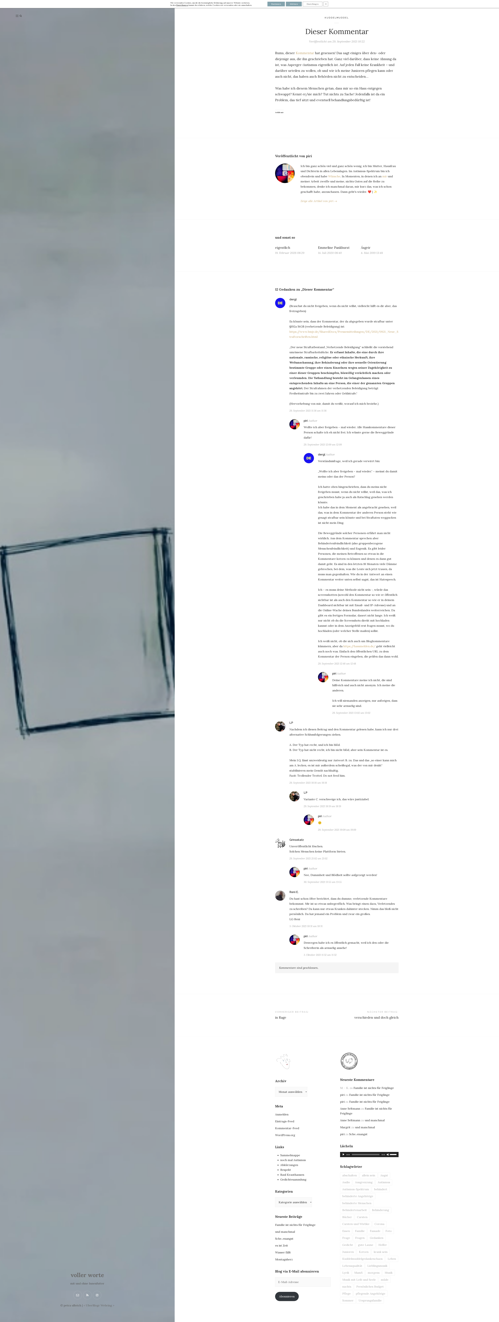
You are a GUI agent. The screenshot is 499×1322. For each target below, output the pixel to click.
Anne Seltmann (350, 1108)
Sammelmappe (290, 1155)
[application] (369, 1154)
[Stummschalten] (388, 1154)
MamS (358, 1272)
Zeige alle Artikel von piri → (319, 201)
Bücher (347, 1217)
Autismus (384, 1182)
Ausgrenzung (364, 1182)
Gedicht (347, 1245)
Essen (346, 1231)
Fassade (375, 1231)
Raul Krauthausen (292, 1174)
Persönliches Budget (370, 1286)
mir (384, 176)
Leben (392, 1259)
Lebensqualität (352, 1266)
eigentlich (282, 248)
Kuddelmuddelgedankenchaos (362, 1259)
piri (306, 420)
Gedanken (376, 1238)
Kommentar (305, 53)
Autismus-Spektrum (355, 1189)
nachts (346, 1286)
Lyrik (345, 1272)
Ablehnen (294, 4)
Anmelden (281, 1114)
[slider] (393, 1154)
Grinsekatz (296, 839)
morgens (374, 1272)
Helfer (382, 1245)
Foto (388, 1231)
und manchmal (285, 1232)
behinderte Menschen (356, 1203)
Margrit (345, 1127)
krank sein (381, 1252)
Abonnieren (287, 1296)
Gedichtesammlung (293, 1179)
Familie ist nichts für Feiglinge (295, 1225)
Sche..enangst (284, 1238)
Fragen (360, 1238)
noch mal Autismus (293, 1160)
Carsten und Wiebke (355, 1224)
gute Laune (365, 1245)
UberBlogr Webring (99, 1305)
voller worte (87, 1275)
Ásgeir (365, 248)
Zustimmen (276, 4)
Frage (346, 1238)
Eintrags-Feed (284, 1121)
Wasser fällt (283, 1252)
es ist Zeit (281, 1245)
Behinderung (380, 1210)
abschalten (349, 1175)
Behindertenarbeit (354, 1210)
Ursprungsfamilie (370, 1300)
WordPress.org (285, 1135)
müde (384, 1279)
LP (291, 722)
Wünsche (334, 176)
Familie (360, 1231)
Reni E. (293, 892)
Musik (389, 1272)
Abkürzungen (289, 1165)
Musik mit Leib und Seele (359, 1279)
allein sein (368, 1175)
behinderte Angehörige (357, 1196)
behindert (380, 1189)
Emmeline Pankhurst (334, 248)
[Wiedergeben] (343, 1154)
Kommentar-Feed (287, 1128)
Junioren (348, 1252)
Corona (379, 1224)
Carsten (362, 1217)
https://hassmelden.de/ (359, 646)
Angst (384, 1175)
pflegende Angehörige (370, 1293)
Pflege (346, 1293)
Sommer (348, 1300)
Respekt (285, 1170)
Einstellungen (182, 5)
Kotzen (364, 1252)
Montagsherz (284, 1259)
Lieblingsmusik (377, 1266)
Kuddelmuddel (337, 17)
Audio (346, 1182)
